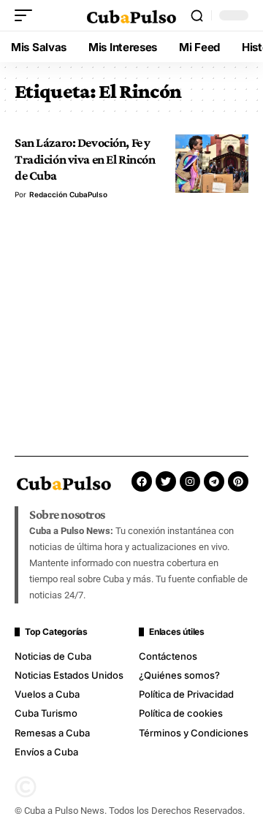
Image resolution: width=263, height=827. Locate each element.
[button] (27, 15)
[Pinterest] (238, 481)
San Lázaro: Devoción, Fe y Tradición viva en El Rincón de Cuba (85, 159)
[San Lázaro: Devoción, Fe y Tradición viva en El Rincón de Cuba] (211, 163)
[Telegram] (214, 481)
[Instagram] (190, 481)
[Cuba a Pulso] (131, 15)
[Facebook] (142, 481)
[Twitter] (166, 481)
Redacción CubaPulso (68, 194)
